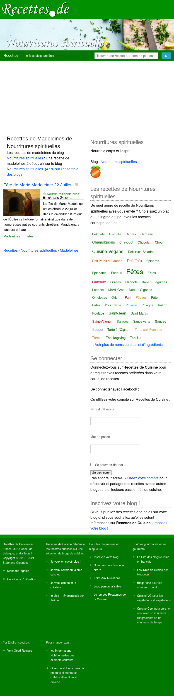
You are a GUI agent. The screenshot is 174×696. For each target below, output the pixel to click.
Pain (128, 297)
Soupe (97, 329)
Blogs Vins (144, 582)
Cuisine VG (144, 595)
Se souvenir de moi (109, 464)
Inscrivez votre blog (106, 557)
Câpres (131, 234)
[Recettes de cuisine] (36, 9)
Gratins (115, 282)
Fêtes (29, 236)
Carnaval (146, 234)
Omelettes (99, 297)
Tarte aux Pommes (148, 329)
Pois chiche (113, 305)
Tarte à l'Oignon (118, 329)
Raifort (162, 305)
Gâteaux (99, 281)
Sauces (160, 321)
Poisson (131, 305)
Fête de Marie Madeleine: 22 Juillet (37, 184)
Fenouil (116, 272)
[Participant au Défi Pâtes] (95, 170)
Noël (132, 289)
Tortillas (135, 337)
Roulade (98, 313)
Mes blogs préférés (41, 55)
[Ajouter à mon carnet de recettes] (76, 184)
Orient (115, 297)
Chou (159, 242)
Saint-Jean (117, 313)
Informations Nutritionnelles (61, 652)
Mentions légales (18, 570)
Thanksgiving (116, 337)
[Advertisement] (87, 96)
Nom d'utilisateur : (103, 409)
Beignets (98, 234)
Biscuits (115, 234)
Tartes (96, 337)
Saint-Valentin (102, 321)
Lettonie (98, 289)
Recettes (11, 55)
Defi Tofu (134, 260)
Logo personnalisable (107, 586)
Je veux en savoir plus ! (66, 561)
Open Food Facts (62, 668)
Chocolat (144, 242)
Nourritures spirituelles (25, 158)
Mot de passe (100, 436)
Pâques (141, 297)
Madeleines (11, 236)
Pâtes (96, 305)
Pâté (154, 297)
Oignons (146, 289)
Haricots (131, 281)
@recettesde (71, 595)
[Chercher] (166, 55)
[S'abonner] (44, 193)
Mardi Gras (116, 289)
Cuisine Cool (145, 608)
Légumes (160, 282)
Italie (145, 282)
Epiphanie (99, 272)
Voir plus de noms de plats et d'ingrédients (129, 344)
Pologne (147, 305)
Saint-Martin (139, 313)
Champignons (103, 242)
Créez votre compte (143, 478)
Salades (123, 321)
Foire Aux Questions (107, 578)
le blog (55, 595)
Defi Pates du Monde (107, 260)
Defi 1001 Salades (141, 251)
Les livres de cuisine (150, 570)
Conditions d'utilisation (21, 579)
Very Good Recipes (19, 650)
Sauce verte (141, 321)
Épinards (152, 260)
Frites (152, 272)
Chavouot (126, 242)
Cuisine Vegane (107, 251)
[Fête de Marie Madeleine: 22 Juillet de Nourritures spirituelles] (21, 202)
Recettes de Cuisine (16, 544)
